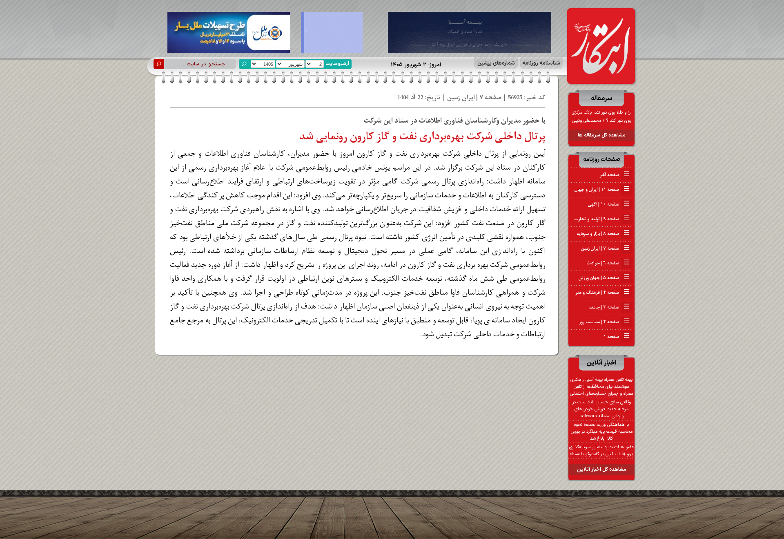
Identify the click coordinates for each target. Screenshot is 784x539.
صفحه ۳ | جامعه (608, 307)
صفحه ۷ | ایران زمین (605, 248)
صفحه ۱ (616, 336)
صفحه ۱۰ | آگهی (608, 204)
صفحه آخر (614, 175)
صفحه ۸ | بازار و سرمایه (603, 233)
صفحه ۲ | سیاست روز (604, 322)
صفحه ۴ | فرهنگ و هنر (602, 292)
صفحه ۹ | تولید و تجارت (601, 219)
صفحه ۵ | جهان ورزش (604, 278)
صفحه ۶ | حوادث (607, 263)
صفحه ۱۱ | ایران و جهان (602, 189)
